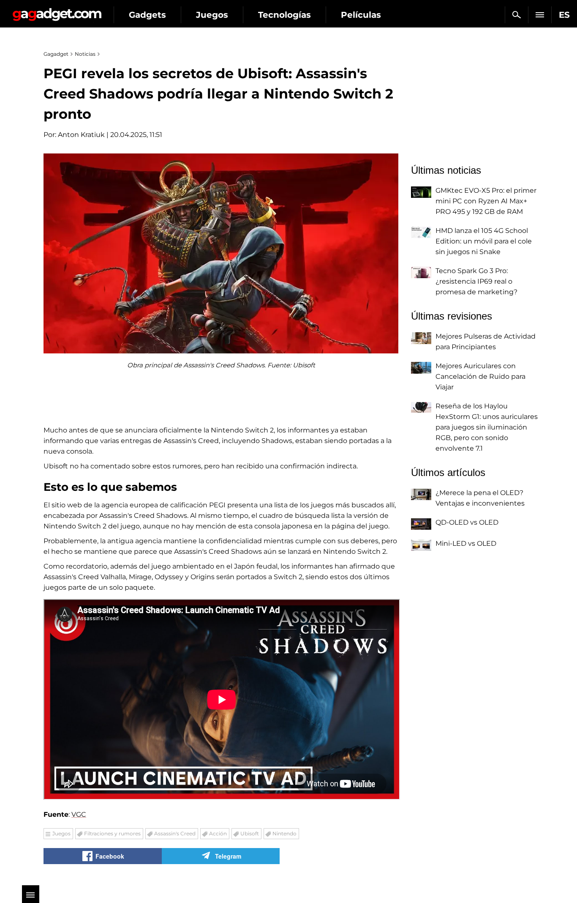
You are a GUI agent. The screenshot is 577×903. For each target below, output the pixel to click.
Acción (218, 833)
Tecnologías (284, 15)
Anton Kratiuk (81, 135)
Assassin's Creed (175, 833)
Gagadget (57, 11)
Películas (361, 15)
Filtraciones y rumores (112, 833)
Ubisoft (249, 833)
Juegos (212, 15)
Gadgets (147, 15)
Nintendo (284, 833)
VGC (78, 814)
